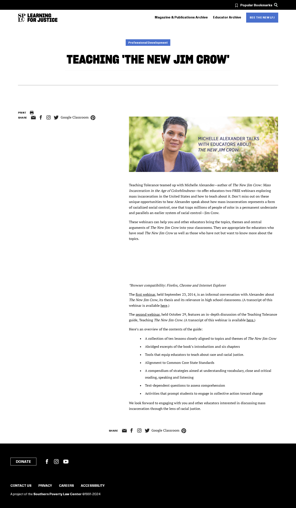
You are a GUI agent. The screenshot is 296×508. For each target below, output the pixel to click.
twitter (56, 117)
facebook (40, 117)
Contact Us (20, 485)
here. (250, 320)
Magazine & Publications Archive (181, 17)
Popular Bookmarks (256, 5)
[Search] (276, 5)
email (33, 117)
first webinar (145, 294)
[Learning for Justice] (42, 17)
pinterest (92, 117)
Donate (23, 461)
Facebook (46, 461)
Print (22, 113)
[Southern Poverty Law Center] (22, 17)
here (164, 305)
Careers (66, 485)
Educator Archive (227, 17)
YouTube (65, 461)
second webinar (148, 314)
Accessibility (93, 485)
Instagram (48, 117)
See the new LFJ (262, 17)
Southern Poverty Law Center (57, 494)
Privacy (45, 485)
